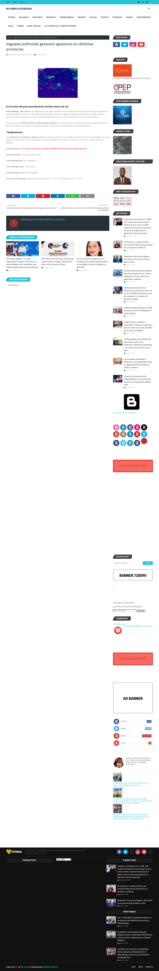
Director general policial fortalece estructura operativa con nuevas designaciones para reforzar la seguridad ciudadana (138, 275)
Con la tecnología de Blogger (124, 413)
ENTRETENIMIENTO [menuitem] (144, 17)
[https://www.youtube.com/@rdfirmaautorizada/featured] (149, 44)
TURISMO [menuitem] (129, 17)
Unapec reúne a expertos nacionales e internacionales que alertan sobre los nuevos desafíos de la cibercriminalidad (138, 326)
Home (8, 2)
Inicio (10, 37)
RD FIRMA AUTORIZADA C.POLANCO (20, 55)
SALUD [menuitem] (10, 26)
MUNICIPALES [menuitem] (37, 17)
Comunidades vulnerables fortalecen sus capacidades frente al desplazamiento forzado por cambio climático (138, 363)
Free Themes (25, 967)
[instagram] (142, 2)
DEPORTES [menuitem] (82, 17)
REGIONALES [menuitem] (51, 17)
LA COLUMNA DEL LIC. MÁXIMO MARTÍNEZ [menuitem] (60, 26)
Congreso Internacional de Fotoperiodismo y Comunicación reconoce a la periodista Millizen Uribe (137, 380)
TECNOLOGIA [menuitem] (117, 17)
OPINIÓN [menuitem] (20, 26)
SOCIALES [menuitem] (93, 17)
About (15, 2)
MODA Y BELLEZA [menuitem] (33, 26)
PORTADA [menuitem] (11, 17)
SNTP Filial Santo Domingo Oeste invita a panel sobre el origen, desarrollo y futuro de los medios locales (57, 261)
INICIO (134, 967)
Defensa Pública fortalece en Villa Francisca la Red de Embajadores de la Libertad (138, 311)
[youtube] (141, 44)
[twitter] (146, 2)
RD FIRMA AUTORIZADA (19, 8)
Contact (21, 2)
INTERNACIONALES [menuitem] (67, 17)
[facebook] (138, 2)
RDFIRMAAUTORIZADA (50, 967)
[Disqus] (133, 509)
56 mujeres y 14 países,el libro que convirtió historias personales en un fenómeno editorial (138, 245)
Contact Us (149, 967)
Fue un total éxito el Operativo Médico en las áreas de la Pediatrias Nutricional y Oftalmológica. (131, 785)
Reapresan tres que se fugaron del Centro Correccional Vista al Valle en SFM (137, 259)
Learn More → (131, 764)
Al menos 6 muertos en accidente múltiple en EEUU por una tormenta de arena (54, 149)
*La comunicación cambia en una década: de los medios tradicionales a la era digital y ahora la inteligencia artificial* (92, 263)
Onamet (53, 123)
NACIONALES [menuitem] (24, 17)
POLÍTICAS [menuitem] (105, 17)
